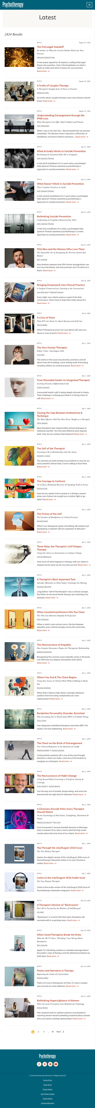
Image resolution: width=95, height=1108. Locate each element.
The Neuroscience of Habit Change (57, 776)
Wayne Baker (42, 325)
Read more (42, 71)
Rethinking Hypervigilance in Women (58, 1001)
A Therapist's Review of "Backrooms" (58, 905)
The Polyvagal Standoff (50, 47)
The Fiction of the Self (49, 514)
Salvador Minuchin (44, 587)
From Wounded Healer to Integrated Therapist (63, 380)
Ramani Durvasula (44, 822)
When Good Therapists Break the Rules (59, 935)
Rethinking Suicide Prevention (54, 217)
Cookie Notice (47, 1098)
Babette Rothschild (44, 652)
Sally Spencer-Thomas (45, 158)
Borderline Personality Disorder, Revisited (60, 713)
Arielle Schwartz (43, 387)
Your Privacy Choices (47, 1094)
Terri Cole (56, 822)
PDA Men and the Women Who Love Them (61, 249)
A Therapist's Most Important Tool (56, 580)
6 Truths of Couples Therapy (53, 86)
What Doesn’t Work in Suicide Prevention (60, 184)
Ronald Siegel (42, 521)
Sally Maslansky (43, 126)
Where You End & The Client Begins (57, 677)
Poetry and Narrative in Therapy (55, 971)
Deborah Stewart (56, 292)
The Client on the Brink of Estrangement (59, 743)
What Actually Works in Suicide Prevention (61, 151)
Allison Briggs (42, 1008)
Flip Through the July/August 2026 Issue (59, 848)
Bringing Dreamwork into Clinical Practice (61, 285)
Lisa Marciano (42, 292)
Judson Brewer (54, 786)
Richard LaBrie (42, 978)
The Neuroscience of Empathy (54, 645)
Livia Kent (40, 355)
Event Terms (48, 1085)
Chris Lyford (41, 721)
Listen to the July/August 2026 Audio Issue (61, 878)
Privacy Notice (47, 1089)
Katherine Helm (43, 93)
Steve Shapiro (42, 423)
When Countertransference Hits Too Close (61, 612)
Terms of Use (47, 1080)
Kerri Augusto (42, 945)
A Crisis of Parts (46, 318)
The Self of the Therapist (51, 449)
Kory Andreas (42, 260)
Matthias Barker (43, 750)
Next (59, 1032)
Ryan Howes (42, 786)
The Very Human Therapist (52, 348)
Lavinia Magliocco (44, 557)
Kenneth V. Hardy (43, 456)
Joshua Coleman (57, 750)
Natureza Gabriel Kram (46, 57)
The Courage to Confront (51, 481)
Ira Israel (40, 912)
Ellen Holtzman (43, 619)
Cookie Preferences (47, 1103)
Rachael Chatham (44, 688)
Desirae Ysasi (42, 489)
